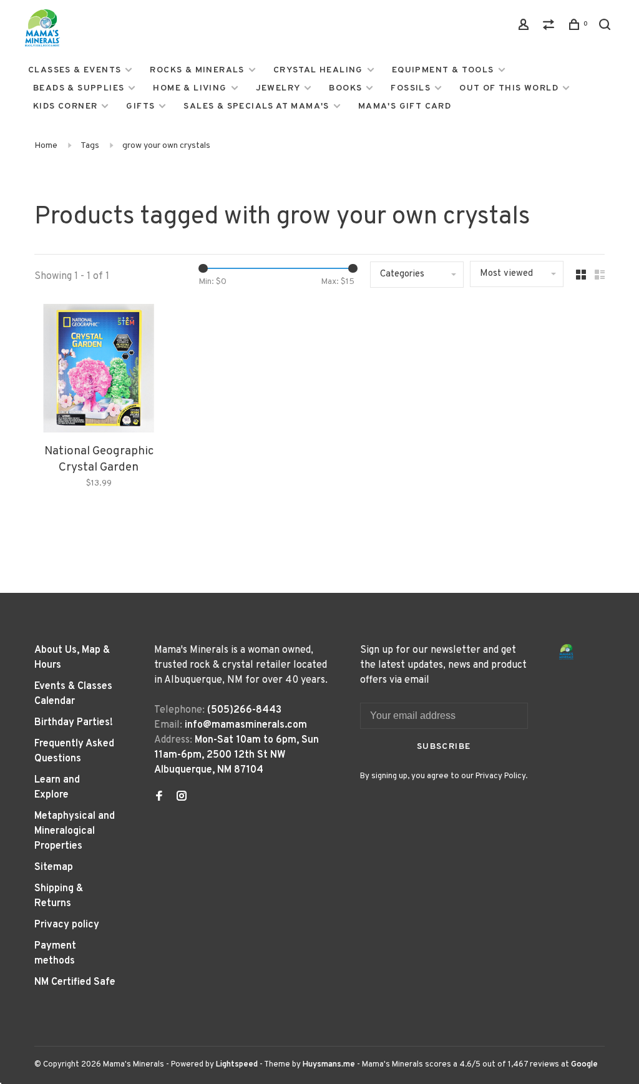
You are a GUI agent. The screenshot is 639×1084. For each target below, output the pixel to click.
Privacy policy (66, 925)
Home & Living (190, 88)
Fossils (411, 88)
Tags (89, 145)
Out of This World (509, 88)
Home (45, 145)
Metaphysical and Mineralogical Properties (74, 831)
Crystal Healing (318, 70)
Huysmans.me (330, 1065)
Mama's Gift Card (404, 106)
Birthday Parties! (73, 722)
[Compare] (550, 27)
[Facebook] (159, 797)
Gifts (140, 106)
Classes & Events (74, 70)
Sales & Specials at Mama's (256, 106)
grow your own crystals (166, 145)
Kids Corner (65, 106)
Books (345, 88)
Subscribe (444, 746)
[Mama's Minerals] (566, 652)
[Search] (606, 27)
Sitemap (53, 867)
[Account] (525, 27)
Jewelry (278, 88)
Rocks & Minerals (197, 70)
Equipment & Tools (443, 70)
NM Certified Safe (74, 982)
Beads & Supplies (78, 88)
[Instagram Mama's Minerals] (182, 797)
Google (584, 1065)
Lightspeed (237, 1065)
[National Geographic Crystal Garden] (98, 370)
